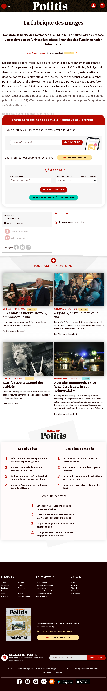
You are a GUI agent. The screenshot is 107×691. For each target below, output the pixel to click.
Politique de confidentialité (86, 668)
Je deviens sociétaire (44, 585)
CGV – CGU (65, 668)
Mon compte (41, 596)
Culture (4, 596)
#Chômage (75, 593)
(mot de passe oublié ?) (89, 176)
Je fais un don (41, 582)
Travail (20, 585)
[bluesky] (27, 682)
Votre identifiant (16, 176)
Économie (22, 588)
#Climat (74, 582)
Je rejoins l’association (45, 591)
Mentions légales (25, 668)
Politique (5, 585)
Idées (3, 593)
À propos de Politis (44, 593)
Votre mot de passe (64, 176)
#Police (74, 585)
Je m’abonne (41, 588)
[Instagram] (44, 682)
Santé (20, 593)
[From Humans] (52, 682)
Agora (3, 582)
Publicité (47, 672)
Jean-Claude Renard (36, 53)
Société (4, 591)
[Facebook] (19, 682)
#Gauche (74, 588)
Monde (21, 582)
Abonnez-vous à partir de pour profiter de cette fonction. (23, 232)
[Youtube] (36, 682)
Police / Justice (24, 596)
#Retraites (75, 591)
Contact (10, 668)
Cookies (58, 672)
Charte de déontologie (46, 668)
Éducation (22, 591)
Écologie (4, 588)
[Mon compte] (94, 5)
